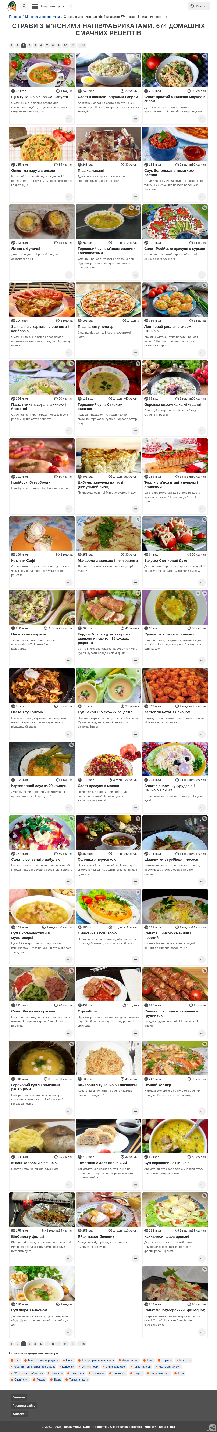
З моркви (57, 1373)
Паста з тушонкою (27, 712)
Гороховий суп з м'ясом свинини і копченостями (108, 251)
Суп (17, 1360)
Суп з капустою (116, 1366)
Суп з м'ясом (90, 1366)
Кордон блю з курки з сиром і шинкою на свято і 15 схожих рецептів (104, 638)
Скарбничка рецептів (55, 6)
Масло (41, 1379)
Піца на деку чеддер (95, 326)
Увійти (201, 6)
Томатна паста (78, 1379)
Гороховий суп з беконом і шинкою (101, 407)
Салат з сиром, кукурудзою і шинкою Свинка (169, 788)
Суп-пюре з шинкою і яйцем (169, 634)
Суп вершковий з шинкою (167, 1163)
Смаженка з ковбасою (97, 933)
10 (65, 45)
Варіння (167, 1360)
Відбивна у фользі (27, 1236)
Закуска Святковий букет (166, 560)
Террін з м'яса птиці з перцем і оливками (171, 484)
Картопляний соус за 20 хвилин (38, 786)
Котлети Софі (23, 560)
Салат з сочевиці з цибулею (36, 859)
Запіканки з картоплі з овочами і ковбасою (40, 329)
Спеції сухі (21, 1379)
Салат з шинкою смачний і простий (167, 935)
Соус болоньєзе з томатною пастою (169, 173)
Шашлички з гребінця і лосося (171, 859)
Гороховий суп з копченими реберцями (35, 1087)
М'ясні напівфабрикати (28, 1373)
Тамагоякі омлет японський (102, 1163)
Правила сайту (23, 1405)
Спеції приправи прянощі (98, 1360)
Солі (181, 1373)
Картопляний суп (169, 1366)
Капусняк (68, 1366)
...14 (82, 45)
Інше (150, 1360)
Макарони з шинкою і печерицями (108, 560)
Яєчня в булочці (25, 249)
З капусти (98, 1373)
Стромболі (87, 1011)
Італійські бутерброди (30, 482)
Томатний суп (142, 1366)
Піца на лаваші (91, 170)
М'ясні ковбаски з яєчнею (34, 1163)
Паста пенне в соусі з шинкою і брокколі (38, 407)
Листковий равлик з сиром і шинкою (168, 329)
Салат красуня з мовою (98, 786)
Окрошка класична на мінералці (172, 404)
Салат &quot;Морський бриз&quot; (174, 1310)
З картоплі (77, 1373)
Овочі (69, 1360)
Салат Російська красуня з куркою (174, 249)
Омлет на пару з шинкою (33, 170)
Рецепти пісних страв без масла (34, 1366)
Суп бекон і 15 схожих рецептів (105, 712)
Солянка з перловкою (97, 859)
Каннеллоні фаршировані (166, 1236)
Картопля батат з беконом (167, 712)
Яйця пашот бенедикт (97, 1236)
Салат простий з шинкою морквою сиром (175, 99)
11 (73, 45)
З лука (138, 1373)
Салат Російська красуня (33, 1011)
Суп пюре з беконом (29, 1310)
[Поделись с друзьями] (213, 1428)
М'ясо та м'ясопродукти (43, 1360)
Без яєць (185, 1360)
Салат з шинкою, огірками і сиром (108, 97)
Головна (18, 1397)
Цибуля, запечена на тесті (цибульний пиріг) (100, 484)
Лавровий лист (160, 1373)
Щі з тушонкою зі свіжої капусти (39, 97)
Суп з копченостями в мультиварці (30, 935)
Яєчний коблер (157, 1085)
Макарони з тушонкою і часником (107, 1085)
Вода (57, 1379)
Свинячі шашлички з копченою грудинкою (171, 1013)
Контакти (19, 1414)
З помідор (119, 1373)
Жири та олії (130, 1360)
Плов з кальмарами (28, 634)
